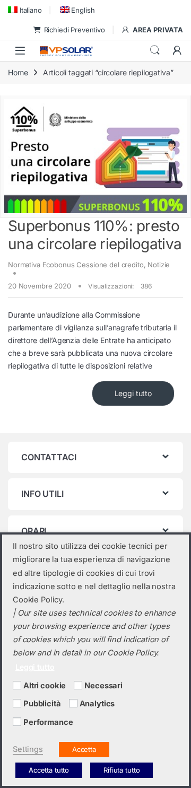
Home (18, 72)
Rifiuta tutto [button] (121, 770)
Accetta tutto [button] (49, 770)
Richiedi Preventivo (74, 29)
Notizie (158, 264)
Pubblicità (42, 703)
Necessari (103, 685)
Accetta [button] (84, 749)
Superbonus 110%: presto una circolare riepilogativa (94, 235)
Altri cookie (44, 685)
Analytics (97, 703)
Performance (48, 722)
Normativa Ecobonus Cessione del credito (76, 264)
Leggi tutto (133, 393)
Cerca (155, 50)
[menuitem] (25, 10)
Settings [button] (28, 749)
